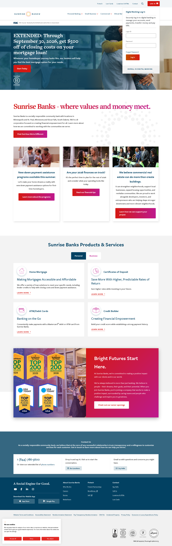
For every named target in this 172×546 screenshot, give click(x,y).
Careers (65, 491)
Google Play (51, 501)
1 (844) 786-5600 (28, 459)
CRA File (102, 515)
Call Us (115, 491)
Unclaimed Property (112, 515)
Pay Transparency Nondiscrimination (85, 515)
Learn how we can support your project (133, 213)
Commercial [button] (105, 13)
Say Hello (121, 468)
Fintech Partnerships (94, 487)
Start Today (22, 68)
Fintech (99, 3)
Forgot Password (132, 52)
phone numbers (48, 464)
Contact (135, 3)
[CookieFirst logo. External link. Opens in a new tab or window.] (5, 522)
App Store (25, 501)
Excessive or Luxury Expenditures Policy (145, 515)
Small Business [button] (90, 13)
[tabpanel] (86, 301)
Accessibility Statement (43, 515)
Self (90, 495)
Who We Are (67, 487)
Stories (65, 495)
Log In (133, 57)
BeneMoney (93, 491)
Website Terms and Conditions (23, 515)
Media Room (67, 499)
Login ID (128, 31)
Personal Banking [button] (74, 13)
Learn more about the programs (36, 196)
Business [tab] (93, 255)
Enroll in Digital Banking (140, 69)
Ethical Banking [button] (120, 13)
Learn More (23, 292)
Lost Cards (109, 3)
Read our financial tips (86, 192)
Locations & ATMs (123, 3)
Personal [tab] (78, 255)
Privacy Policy (125, 515)
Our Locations (75, 468)
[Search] (142, 3)
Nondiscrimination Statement (62, 515)
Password (129, 41)
